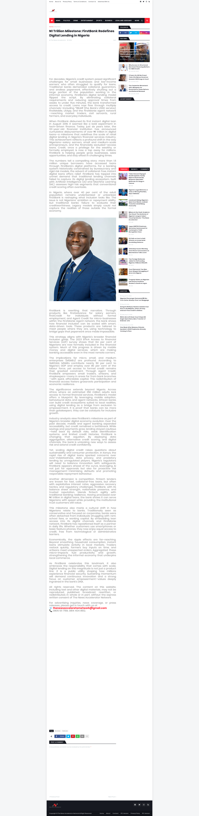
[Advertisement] (112, 10)
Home (51, 1)
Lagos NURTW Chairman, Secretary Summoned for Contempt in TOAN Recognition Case (138, 229)
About (108, 813)
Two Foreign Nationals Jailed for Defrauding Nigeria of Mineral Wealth (138, 261)
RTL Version (124, 813)
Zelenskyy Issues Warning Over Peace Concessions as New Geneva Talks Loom (139, 250)
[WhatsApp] (78, 736)
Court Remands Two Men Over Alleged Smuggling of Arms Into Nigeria (138, 271)
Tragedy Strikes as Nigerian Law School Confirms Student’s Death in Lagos (139, 281)
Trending (123, 169)
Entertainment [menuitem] (87, 20)
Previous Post (54, 797)
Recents (134, 169)
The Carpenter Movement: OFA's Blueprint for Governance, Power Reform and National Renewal (139, 88)
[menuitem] (51, 20)
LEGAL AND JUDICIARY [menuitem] (123, 20)
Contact (115, 813)
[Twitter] (68, 736)
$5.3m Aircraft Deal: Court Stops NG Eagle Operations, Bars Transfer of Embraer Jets (133, 319)
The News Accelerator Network (68, 813)
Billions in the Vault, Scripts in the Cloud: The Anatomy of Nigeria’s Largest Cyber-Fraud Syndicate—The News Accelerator (139, 216)
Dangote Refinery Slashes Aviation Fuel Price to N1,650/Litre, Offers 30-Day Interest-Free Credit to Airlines (134, 308)
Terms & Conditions (80, 1)
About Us (58, 1)
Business (58, 27)
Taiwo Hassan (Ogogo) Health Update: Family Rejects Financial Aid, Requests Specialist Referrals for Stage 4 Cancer (137, 178)
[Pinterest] (73, 736)
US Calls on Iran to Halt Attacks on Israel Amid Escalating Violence (137, 240)
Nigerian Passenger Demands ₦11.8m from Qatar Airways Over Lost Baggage (134, 299)
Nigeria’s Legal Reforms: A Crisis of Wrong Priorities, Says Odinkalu (138, 192)
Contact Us (92, 1)
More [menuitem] (137, 20)
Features (65, 731)
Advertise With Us (103, 1)
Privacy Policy (67, 1)
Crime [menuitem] (75, 20)
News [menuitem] (58, 20)
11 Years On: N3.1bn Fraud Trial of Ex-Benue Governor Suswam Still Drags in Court (139, 77)
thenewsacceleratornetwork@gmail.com (80, 608)
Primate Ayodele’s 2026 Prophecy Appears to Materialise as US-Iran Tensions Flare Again (133, 53)
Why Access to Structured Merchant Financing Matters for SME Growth (139, 67)
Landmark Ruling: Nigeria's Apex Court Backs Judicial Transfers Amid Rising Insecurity (138, 203)
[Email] (82, 736)
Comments (145, 169)
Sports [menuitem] (99, 20)
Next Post (111, 797)
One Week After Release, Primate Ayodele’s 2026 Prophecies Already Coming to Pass (133, 329)
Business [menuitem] (108, 20)
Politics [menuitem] (66, 20)
